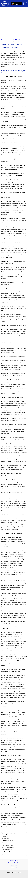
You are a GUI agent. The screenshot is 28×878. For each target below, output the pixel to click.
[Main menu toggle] (25, 3)
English (3, 41)
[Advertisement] (14, 22)
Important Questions (17, 39)
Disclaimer (14, 865)
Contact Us (14, 867)
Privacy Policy (14, 860)
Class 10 (8, 39)
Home (2, 39)
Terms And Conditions (14, 863)
